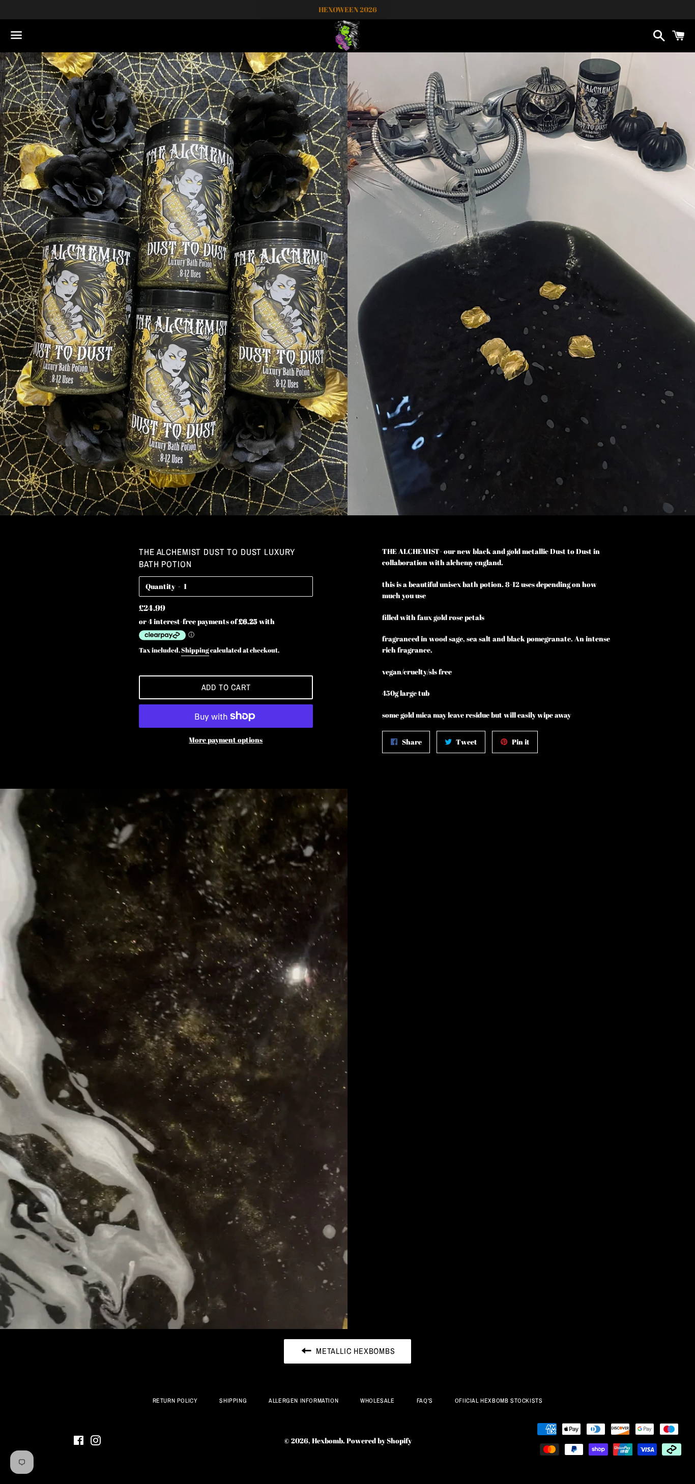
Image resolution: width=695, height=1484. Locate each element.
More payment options (226, 740)
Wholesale (377, 1401)
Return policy (175, 1401)
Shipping (195, 650)
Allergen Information (303, 1401)
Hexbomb (327, 1440)
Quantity (160, 586)
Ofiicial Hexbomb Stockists (499, 1401)
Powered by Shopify (379, 1440)
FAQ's (425, 1401)
